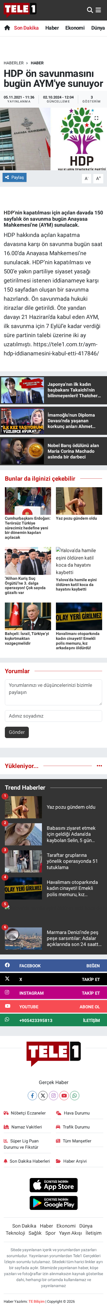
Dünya (98, 28)
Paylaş (17, 177)
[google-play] (53, 1203)
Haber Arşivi (75, 1161)
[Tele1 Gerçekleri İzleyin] (20, 10)
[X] (43, 1095)
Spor (50, 1233)
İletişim (94, 1233)
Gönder (17, 732)
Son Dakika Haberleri (30, 1161)
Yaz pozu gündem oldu (76, 518)
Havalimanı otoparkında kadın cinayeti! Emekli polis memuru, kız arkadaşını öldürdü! (78, 640)
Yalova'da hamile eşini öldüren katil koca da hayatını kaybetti (76, 584)
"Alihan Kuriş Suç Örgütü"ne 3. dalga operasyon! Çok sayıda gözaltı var (25, 585)
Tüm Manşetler (77, 1141)
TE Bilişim (37, 1301)
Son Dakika (26, 28)
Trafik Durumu (76, 1127)
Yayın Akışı (70, 1233)
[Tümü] (99, 766)
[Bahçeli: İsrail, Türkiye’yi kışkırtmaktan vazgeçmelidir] (28, 616)
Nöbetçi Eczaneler (28, 1113)
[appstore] (53, 1186)
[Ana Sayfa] (7, 28)
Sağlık (35, 1233)
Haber (52, 28)
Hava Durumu (77, 1113)
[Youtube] (64, 1095)
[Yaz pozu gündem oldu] (79, 500)
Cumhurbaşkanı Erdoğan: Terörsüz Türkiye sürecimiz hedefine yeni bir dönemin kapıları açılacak (28, 528)
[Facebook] (32, 1095)
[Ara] (90, 10)
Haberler (14, 63)
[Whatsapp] (74, 1095)
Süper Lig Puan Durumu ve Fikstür (21, 1144)
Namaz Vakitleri (26, 1127)
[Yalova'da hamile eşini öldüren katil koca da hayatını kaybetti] (79, 561)
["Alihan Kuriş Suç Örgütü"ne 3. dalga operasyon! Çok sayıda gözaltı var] (28, 561)
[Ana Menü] (98, 10)
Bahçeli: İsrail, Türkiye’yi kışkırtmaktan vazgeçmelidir (27, 638)
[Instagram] (53, 1095)
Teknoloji (15, 1233)
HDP (9, 213)
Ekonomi (74, 28)
